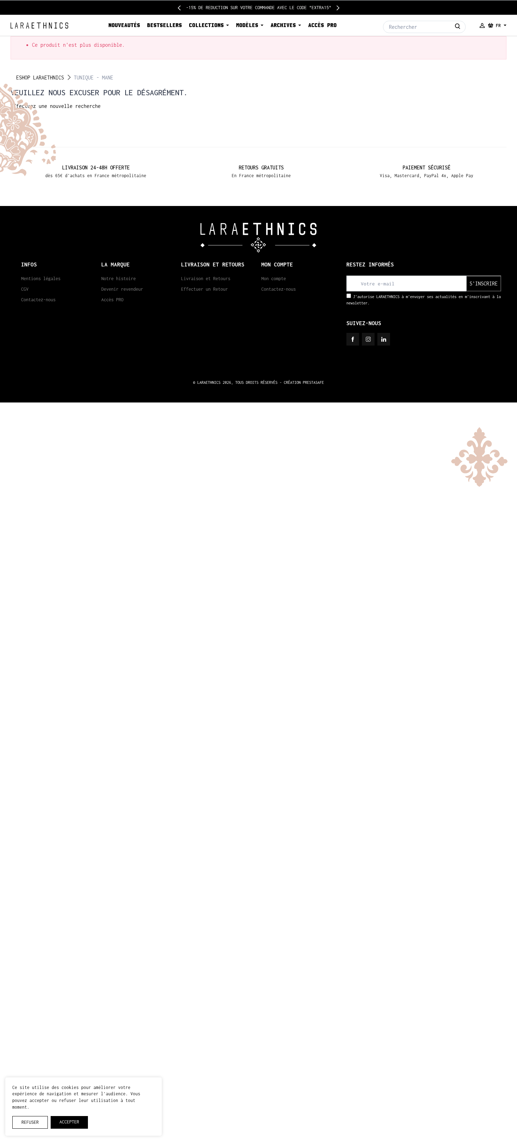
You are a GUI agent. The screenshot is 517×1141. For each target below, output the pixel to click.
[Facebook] (352, 339)
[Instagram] (368, 339)
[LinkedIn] (383, 339)
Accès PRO (112, 299)
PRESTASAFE (313, 382)
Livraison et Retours (205, 278)
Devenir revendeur (122, 289)
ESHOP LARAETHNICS (40, 77)
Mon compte (273, 278)
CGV (24, 289)
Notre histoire (118, 278)
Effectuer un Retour (204, 289)
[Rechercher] (458, 27)
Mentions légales (40, 278)
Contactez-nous (38, 299)
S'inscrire (484, 283)
